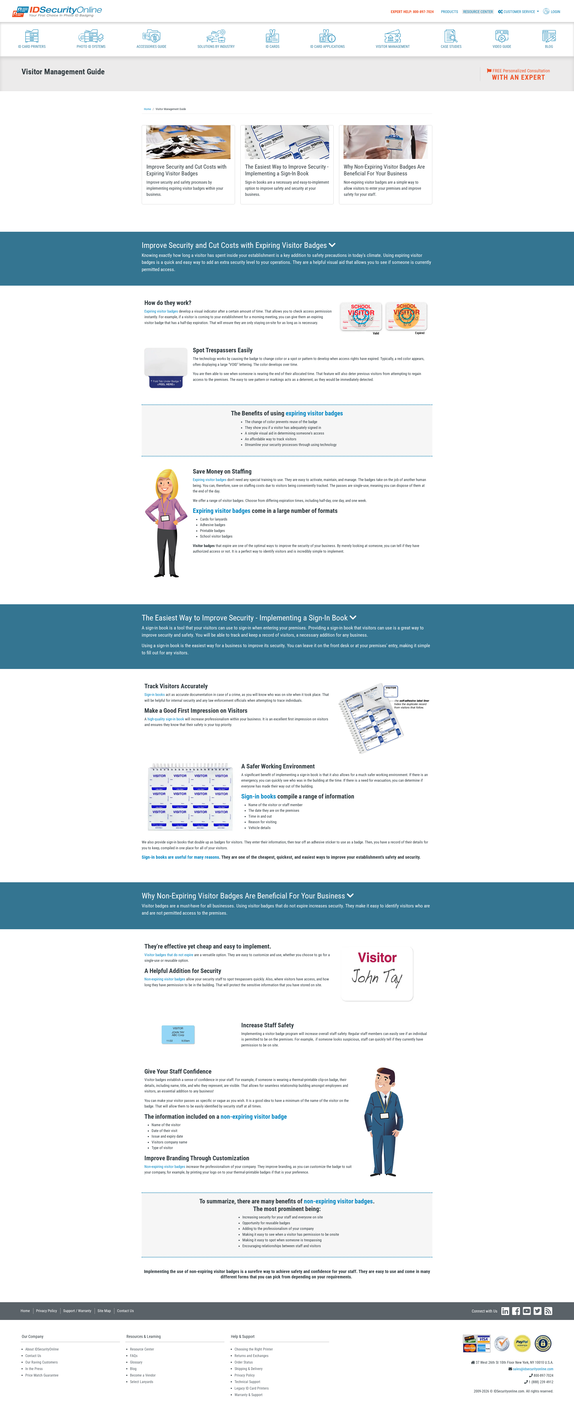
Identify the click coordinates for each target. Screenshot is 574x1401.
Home (25, 1310)
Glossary (136, 1362)
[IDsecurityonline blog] (548, 1311)
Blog (133, 1369)
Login (555, 11)
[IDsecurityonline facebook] (516, 1311)
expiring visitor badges (314, 413)
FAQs (133, 1356)
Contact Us (125, 1310)
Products (449, 11)
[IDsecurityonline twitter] (538, 1311)
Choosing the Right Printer (254, 1349)
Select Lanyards (141, 1382)
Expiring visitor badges (161, 311)
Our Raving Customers (41, 1362)
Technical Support (247, 1382)
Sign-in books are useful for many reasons (180, 857)
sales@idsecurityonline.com (533, 1369)
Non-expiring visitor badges (164, 979)
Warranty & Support (249, 1395)
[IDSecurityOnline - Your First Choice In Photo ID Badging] (57, 11)
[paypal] (543, 1343)
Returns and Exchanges (251, 1356)
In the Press (34, 1369)
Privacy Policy (46, 1310)
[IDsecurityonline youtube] (527, 1311)
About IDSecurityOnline (42, 1349)
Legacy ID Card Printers (252, 1388)
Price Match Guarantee (42, 1375)
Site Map (104, 1310)
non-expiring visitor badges (338, 1201)
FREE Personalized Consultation (520, 74)
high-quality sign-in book (166, 719)
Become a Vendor (143, 1375)
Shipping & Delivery (249, 1369)
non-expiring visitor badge (254, 1116)
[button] (518, 11)
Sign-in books (154, 694)
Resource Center (478, 11)
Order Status (244, 1362)
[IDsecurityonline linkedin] (505, 1311)
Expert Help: (412, 12)
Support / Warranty (77, 1310)
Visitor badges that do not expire (168, 955)
